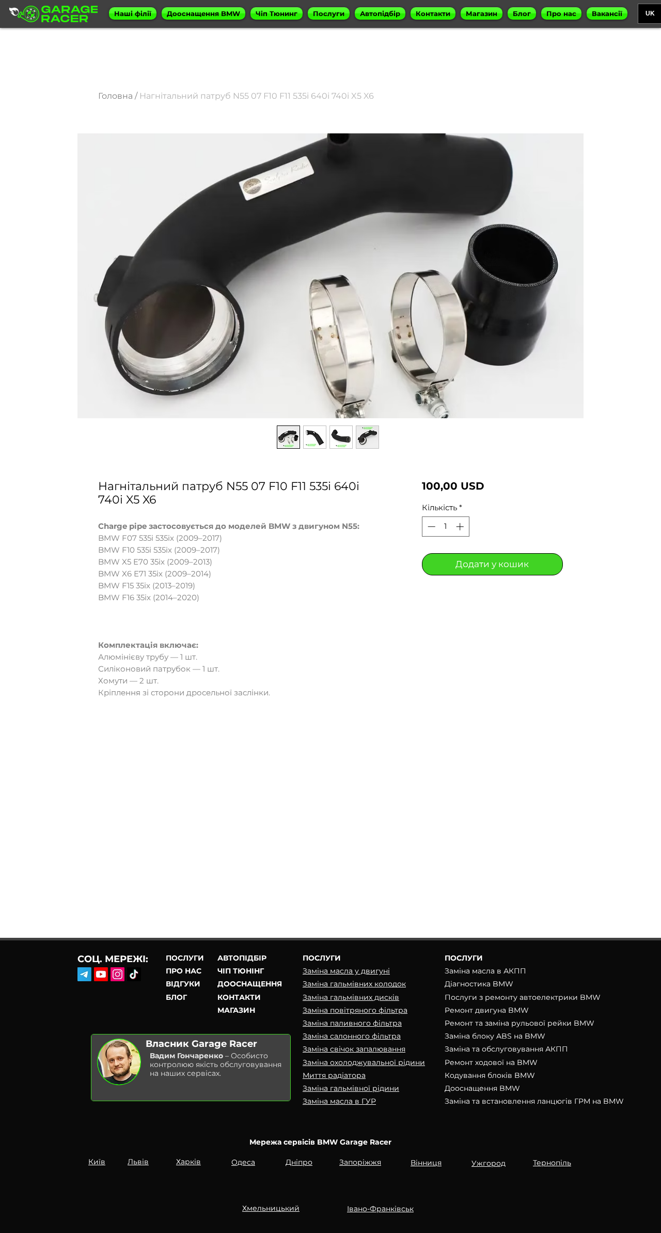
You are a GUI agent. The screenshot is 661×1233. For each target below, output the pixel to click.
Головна (115, 96)
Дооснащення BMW (482, 1088)
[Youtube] (101, 974)
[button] (132, 13)
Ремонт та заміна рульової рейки (509, 1023)
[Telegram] (84, 974)
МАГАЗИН (236, 1010)
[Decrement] (430, 526)
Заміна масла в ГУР (339, 1101)
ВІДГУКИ (183, 983)
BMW (590, 997)
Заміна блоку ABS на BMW (495, 1036)
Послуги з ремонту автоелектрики (512, 997)
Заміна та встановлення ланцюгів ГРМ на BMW (534, 1101)
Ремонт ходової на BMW (491, 1062)
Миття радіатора (334, 1075)
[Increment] (461, 526)
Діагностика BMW (479, 983)
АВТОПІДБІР (241, 958)
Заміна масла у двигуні (346, 971)
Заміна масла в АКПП (485, 971)
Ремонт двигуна (476, 1010)
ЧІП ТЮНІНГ (240, 971)
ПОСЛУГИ (185, 958)
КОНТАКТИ (239, 997)
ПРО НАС (183, 971)
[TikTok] (134, 974)
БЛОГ (176, 997)
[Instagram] (117, 974)
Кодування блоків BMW (490, 1075)
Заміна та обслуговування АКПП (506, 1049)
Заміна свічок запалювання (354, 1049)
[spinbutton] (445, 526)
